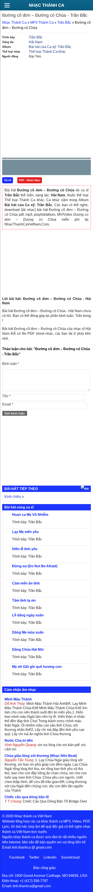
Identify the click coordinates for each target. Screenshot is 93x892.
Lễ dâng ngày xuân (28, 615)
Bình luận (10, 364)
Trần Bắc (64, 22)
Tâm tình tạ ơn (24, 600)
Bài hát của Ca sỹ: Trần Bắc (50, 47)
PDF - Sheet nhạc (29, 180)
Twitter (34, 857)
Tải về (7, 180)
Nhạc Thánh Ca (46, 5)
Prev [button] (8, 168)
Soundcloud (70, 857)
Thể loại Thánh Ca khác (47, 51)
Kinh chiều (13, 496)
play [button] (19, 167)
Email (7, 404)
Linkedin (50, 857)
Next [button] (30, 168)
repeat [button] (44, 168)
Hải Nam (35, 42)
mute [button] (61, 167)
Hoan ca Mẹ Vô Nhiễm (30, 514)
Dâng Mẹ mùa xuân (28, 632)
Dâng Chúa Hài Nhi (27, 649)
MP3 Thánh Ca (42, 22)
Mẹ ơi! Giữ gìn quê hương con (37, 667)
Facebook (17, 857)
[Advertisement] (46, 107)
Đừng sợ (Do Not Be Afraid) (34, 566)
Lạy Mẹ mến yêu (25, 532)
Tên (6, 396)
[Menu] (7, 5)
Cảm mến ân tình (26, 583)
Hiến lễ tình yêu (24, 549)
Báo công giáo (44, 868)
